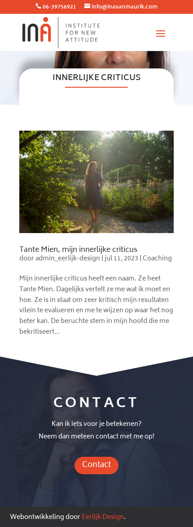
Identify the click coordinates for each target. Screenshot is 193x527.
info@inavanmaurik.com (125, 7)
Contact (96, 465)
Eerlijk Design (103, 517)
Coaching (157, 258)
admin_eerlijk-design (67, 258)
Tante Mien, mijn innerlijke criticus (78, 250)
